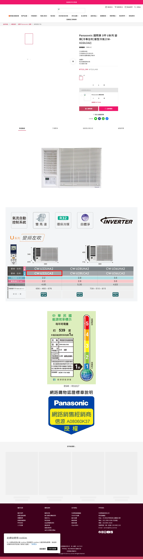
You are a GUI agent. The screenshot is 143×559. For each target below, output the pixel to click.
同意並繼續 (52, 548)
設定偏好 (42, 548)
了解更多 (34, 544)
